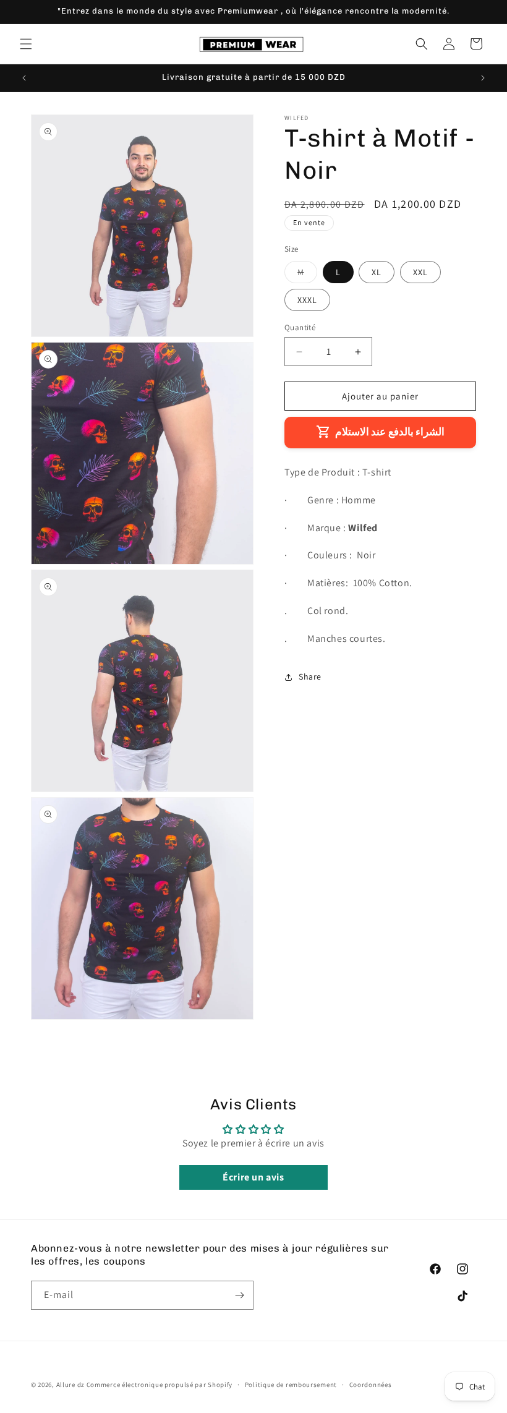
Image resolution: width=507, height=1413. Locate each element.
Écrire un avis (253, 1177)
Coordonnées (370, 1384)
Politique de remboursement (291, 1384)
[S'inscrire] (239, 1295)
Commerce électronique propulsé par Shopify (159, 1384)
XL (376, 272)
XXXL (307, 299)
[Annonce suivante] (482, 78)
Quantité (299, 327)
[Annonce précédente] (24, 78)
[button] (26, 44)
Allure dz (71, 1384)
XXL (420, 272)
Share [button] (310, 676)
